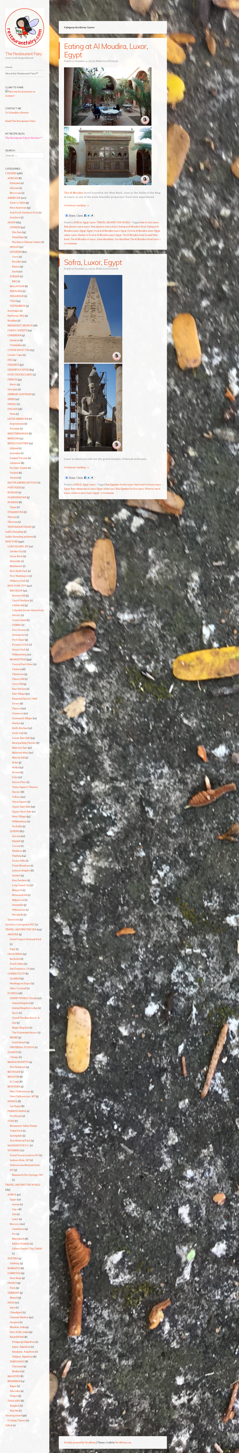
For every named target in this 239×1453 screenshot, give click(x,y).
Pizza (13, 413)
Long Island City (21, 885)
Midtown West (20, 752)
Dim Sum (17, 232)
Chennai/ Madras (19, 1317)
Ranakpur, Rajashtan (23, 1351)
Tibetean (12, 521)
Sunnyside (17, 904)
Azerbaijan (13, 310)
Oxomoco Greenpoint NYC (20, 924)
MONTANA (14, 1086)
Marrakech (18, 1238)
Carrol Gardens (20, 600)
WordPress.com (123, 1442)
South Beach (19, 1042)
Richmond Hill (19, 895)
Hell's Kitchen (20, 728)
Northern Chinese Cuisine (26, 242)
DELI (10, 359)
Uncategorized (13, 1415)
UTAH (11, 1120)
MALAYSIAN (17, 286)
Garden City (16, 551)
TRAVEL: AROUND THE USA (20, 929)
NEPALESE (16, 291)
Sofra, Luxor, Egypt (93, 262)
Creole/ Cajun (15, 354)
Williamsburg (19, 654)
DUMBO (16, 625)
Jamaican (15, 340)
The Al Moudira (74, 192)
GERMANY (13, 1292)
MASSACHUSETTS (18, 1062)
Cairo (15, 1209)
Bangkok (15, 1405)
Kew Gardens (19, 880)
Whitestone (18, 909)
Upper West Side (21, 811)
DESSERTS (13, 364)
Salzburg (15, 1263)
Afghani (14, 448)
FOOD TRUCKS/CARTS (20, 374)
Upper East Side (21, 806)
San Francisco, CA (20, 968)
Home (8, 67)
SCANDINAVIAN (17, 497)
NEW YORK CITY (17, 585)
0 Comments (70, 243)
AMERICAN (14, 197)
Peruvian (15, 428)
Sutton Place (19, 782)
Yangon (14, 1395)
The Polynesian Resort (24, 1032)
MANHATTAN (18, 659)
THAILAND (14, 1400)
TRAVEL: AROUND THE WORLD (113, 222)
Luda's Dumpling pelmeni (19, 536)
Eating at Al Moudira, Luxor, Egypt (106, 50)
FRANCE (12, 1282)
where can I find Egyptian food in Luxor (123, 488)
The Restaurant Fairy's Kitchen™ (23, 137)
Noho (15, 762)
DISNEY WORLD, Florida (23, 998)
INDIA (11, 1302)
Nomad (16, 772)
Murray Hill (18, 757)
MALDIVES (14, 1376)
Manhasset (16, 566)
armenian (15, 453)
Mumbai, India (17, 1327)
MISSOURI (13, 1076)
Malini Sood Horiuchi (107, 60)
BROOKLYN (16, 590)
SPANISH (13, 502)
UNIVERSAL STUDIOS (22, 1047)
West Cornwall (18, 988)
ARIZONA (13, 934)
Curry (15, 256)
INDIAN (14, 246)
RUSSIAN (13, 492)
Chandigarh (16, 1312)
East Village (18, 693)
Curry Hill (17, 683)
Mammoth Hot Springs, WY (27, 1174)
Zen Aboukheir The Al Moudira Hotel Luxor (137, 239)
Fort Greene (19, 629)
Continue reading (76, 205)
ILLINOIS (13, 1052)
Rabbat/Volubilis (21, 1243)
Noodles (17, 261)
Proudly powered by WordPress (80, 1442)
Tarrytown (14, 919)
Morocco (15, 1224)
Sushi (15, 271)
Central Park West (22, 664)
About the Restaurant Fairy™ (21, 73)
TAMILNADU (17, 1361)
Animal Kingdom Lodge (25, 1008)
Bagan (13, 1386)
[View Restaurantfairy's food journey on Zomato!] (24, 95)
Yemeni (14, 477)
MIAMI (14, 1037)
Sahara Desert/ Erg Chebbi (27, 1248)
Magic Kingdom (20, 1027)
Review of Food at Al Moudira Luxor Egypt (99, 234)
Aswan (16, 1204)
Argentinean (17, 423)
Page (12, 949)
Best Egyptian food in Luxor (120, 484)
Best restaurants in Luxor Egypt (86, 488)
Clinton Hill (18, 679)
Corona (16, 845)
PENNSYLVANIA (17, 1111)
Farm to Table (17, 202)
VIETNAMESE (17, 305)
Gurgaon (14, 1322)
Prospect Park (20, 644)
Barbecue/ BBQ (16, 315)
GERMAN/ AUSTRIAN (20, 394)
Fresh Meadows (21, 865)
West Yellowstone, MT (22, 1096)
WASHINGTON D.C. (18, 1145)
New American (18, 207)
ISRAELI (12, 404)
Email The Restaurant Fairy (20, 121)
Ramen (16, 266)
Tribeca (16, 796)
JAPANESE (16, 251)
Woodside (17, 914)
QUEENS (14, 831)
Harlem (16, 723)
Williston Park (18, 580)
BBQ (14, 281)
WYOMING (14, 1150)
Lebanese (15, 463)
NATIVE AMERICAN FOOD (22, 482)
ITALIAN (12, 409)
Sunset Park (19, 649)
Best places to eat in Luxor (77, 226)
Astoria (16, 836)
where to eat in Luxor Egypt (85, 492)
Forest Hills (18, 860)
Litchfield (15, 978)
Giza (14, 1214)
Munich (14, 1297)
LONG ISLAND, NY (18, 546)
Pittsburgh (16, 1116)
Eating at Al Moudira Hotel (132, 226)
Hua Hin (14, 1410)
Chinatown (18, 674)
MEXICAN (13, 438)
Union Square (19, 801)
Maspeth (17, 890)
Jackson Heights (21, 870)
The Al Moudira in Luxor (83, 239)
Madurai (16, 1371)
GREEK (11, 399)
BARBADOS (14, 1268)
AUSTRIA (13, 1258)
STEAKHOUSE (15, 512)
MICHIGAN (14, 1071)
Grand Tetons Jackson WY (24, 1155)
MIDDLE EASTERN (18, 443)
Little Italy (18, 733)
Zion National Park (20, 1140)
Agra (12, 1307)
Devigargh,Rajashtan (23, 1341)
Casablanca (18, 1228)
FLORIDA (13, 993)
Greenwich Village (22, 718)
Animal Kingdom (21, 1003)
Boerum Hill (18, 595)
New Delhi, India (19, 1332)
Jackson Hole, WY (20, 1160)
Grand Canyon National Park (25, 939)
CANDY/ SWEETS (17, 330)
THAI (13, 300)
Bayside (16, 841)
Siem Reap (15, 1278)
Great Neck (16, 556)
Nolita (15, 767)
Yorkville (17, 826)
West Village (19, 816)
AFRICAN (13, 178)
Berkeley (15, 958)
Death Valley (17, 963)
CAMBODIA (14, 1273)
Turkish (14, 472)
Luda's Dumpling (14, 531)
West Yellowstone (20, 1091)
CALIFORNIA (15, 954)
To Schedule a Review (17, 112)
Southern (15, 217)
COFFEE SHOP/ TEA (19, 350)
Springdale (16, 1135)
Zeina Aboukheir (105, 239)
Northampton (18, 1066)
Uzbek (8, 1425)
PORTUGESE (14, 487)
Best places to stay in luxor (104, 226)
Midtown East (19, 747)
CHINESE (15, 227)
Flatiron (16, 708)
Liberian (14, 188)
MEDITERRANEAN (18, 433)
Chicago (14, 1057)
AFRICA (77, 222)
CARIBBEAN (14, 335)
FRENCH (12, 379)
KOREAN (15, 276)
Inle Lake (15, 1391)
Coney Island (19, 620)
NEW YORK (11, 541)
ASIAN (11, 222)
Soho (15, 777)
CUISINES (10, 173)
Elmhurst (17, 850)
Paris (13, 1287)
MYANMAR (14, 1381)
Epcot (15, 1012)
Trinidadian (16, 345)
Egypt (86, 222)
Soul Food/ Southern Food (24, 212)
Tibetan (12, 517)
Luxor (93, 222)
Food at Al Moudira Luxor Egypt (110, 230)
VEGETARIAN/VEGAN (20, 526)
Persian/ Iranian (19, 467)
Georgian (13, 389)
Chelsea (16, 669)
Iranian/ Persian (19, 458)
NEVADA (12, 1101)
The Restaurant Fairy (23, 53)
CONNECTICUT (16, 973)
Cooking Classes (17, 1420)
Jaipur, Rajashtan (21, 1346)
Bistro (13, 384)
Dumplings (18, 237)
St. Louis (14, 1081)
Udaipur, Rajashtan (22, 1356)
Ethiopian (15, 183)
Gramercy (17, 713)
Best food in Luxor (149, 222)
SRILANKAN (17, 296)
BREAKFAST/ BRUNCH (20, 325)
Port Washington (19, 575)
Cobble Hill (18, 605)
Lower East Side (21, 737)
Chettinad (17, 1366)
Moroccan (15, 192)
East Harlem (19, 688)
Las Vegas (15, 1106)
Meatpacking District (24, 742)
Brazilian (12, 320)
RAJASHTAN (17, 1336)
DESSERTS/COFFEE (18, 369)
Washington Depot (20, 983)
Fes (14, 1233)
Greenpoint (18, 634)
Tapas (13, 507)
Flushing (16, 855)
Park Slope (18, 639)
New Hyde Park (18, 571)
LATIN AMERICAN (18, 418)
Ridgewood (18, 900)
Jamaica (16, 875)
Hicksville (15, 561)
